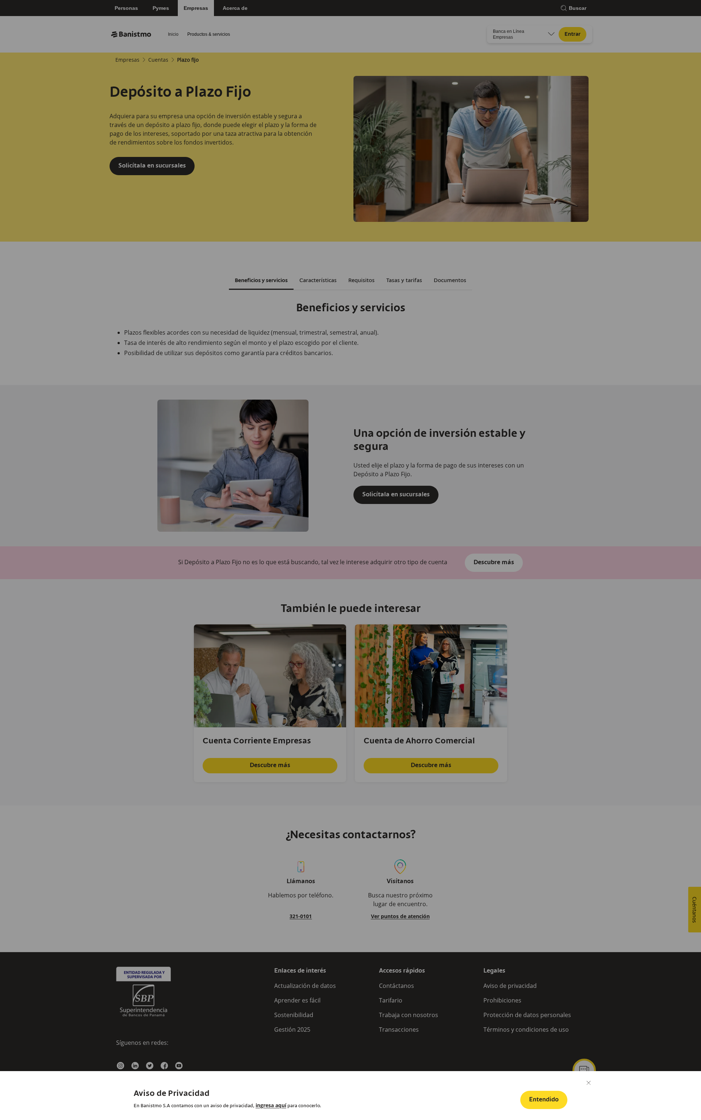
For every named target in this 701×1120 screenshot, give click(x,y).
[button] (543, 1100)
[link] (271, 1105)
